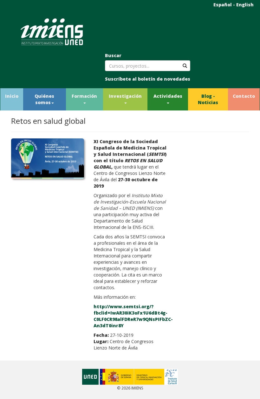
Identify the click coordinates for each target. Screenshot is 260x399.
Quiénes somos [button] (44, 99)
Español (222, 5)
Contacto (244, 96)
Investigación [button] (125, 96)
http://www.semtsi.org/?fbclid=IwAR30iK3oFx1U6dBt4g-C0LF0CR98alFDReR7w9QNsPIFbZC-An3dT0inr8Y (133, 316)
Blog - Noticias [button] (208, 99)
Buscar (113, 55)
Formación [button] (84, 96)
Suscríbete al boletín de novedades (147, 79)
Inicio (11, 96)
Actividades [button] (167, 96)
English (245, 5)
